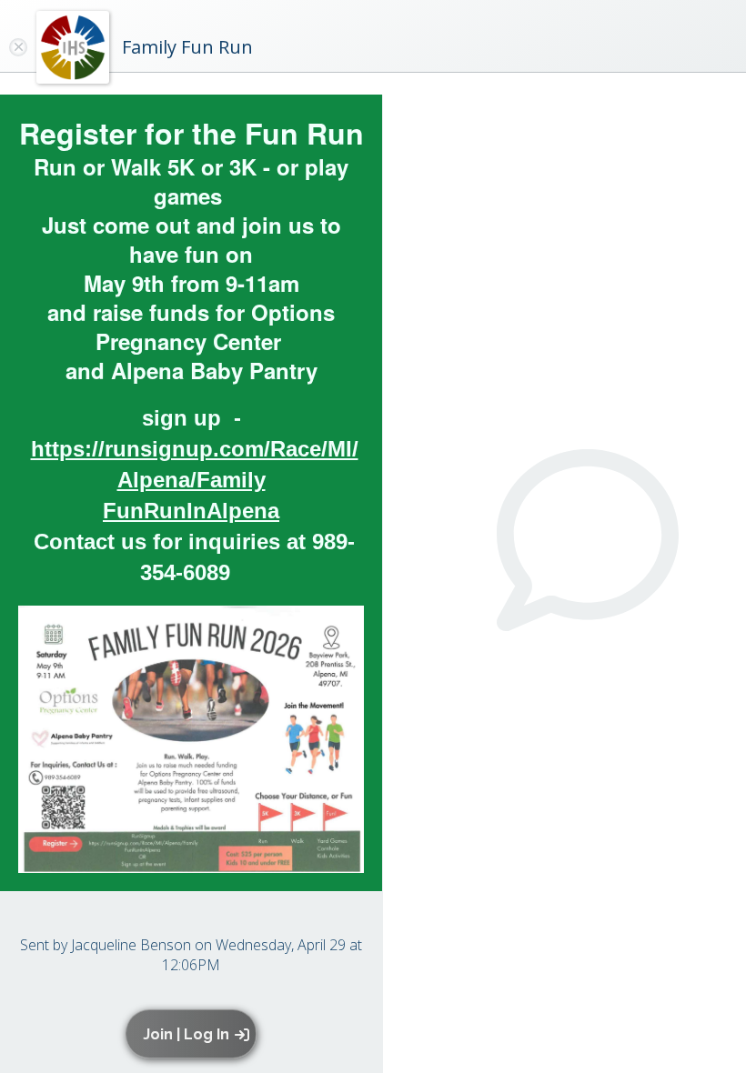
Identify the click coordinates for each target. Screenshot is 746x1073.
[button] (194, 1034)
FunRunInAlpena (191, 510)
